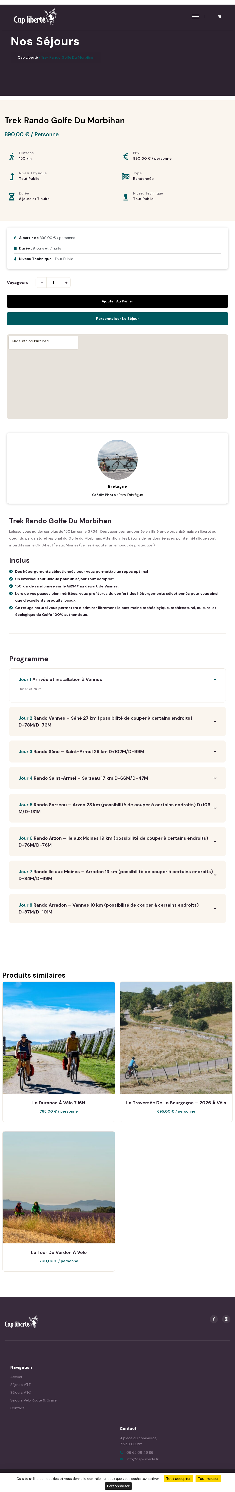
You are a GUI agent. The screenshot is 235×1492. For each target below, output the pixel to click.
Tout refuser (208, 1478)
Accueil (16, 1376)
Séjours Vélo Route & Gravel (33, 1400)
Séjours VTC (20, 1392)
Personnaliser (118, 1486)
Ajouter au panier (117, 301)
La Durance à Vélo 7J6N (58, 1103)
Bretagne (117, 486)
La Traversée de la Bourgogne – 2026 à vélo (176, 1103)
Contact (17, 1408)
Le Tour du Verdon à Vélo (59, 1252)
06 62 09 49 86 (139, 1452)
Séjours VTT (20, 1384)
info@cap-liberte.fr (143, 1459)
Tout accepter (178, 1478)
